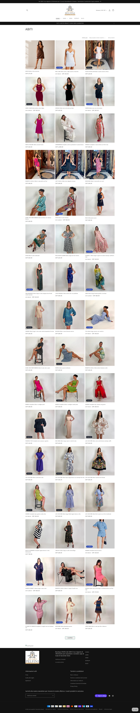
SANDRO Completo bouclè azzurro (93, 550)
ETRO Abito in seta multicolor (32, 255)
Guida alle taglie (29, 678)
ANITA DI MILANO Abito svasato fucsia (34, 144)
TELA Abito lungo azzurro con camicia (94, 331)
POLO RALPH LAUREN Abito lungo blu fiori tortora (67, 255)
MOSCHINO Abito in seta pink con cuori (94, 181)
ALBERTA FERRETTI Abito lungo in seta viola (35, 588)
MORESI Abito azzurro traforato (62, 368)
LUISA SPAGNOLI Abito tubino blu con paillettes (66, 293)
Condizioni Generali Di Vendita (78, 683)
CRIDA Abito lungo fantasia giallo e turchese (95, 293)
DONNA (87, 652)
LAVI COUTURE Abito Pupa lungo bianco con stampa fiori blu (70, 477)
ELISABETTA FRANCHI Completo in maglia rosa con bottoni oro (39, 627)
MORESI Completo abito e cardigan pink (35, 404)
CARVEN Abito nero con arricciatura (93, 108)
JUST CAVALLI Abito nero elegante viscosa (65, 181)
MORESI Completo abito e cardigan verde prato (66, 404)
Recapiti (101, 709)
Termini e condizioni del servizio (78, 678)
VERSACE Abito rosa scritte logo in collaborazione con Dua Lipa (99, 589)
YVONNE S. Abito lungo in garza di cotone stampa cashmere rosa (99, 256)
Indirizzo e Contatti (60, 659)
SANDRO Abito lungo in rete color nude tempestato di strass (39, 331)
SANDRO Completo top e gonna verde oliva (35, 514)
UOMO (86, 655)
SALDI (86, 663)
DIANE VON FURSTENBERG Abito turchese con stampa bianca (38, 218)
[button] (27, 10)
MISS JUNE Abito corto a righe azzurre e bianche (66, 71)
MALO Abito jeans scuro (90, 218)
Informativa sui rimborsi (76, 680)
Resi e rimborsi (74, 675)
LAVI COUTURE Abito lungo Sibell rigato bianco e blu (68, 514)
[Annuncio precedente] (26, 23)
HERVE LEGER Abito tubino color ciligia (34, 108)
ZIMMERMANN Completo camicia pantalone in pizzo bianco (69, 144)
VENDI (86, 657)
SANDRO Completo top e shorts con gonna (95, 404)
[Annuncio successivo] (114, 23)
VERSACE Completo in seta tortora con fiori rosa (96, 144)
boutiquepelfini (32, 709)
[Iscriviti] (53, 696)
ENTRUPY (87, 660)
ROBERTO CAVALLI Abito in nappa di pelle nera (66, 588)
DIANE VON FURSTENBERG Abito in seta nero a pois (37, 368)
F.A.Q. (26, 675)
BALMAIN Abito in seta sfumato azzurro (64, 331)
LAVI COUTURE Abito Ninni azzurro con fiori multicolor (98, 514)
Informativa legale (108, 709)
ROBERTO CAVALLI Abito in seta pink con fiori (36, 181)
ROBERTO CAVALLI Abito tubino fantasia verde (96, 368)
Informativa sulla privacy (63, 709)
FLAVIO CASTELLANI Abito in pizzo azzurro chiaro (97, 71)
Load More (70, 637)
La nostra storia (59, 662)
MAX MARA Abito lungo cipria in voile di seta (65, 441)
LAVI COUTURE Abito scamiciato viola (34, 477)
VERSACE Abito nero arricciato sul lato (64, 108)
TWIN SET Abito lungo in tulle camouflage (65, 550)
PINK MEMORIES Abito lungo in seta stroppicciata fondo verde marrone (38, 294)
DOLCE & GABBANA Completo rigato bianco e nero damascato (37, 551)
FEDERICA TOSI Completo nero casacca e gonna (36, 441)
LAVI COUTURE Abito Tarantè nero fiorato (95, 477)
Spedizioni (28, 680)
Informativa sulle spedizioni (91, 709)
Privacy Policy (73, 686)
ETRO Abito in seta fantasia (61, 217)
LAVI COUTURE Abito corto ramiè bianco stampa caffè (98, 441)
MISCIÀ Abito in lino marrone (32, 71)
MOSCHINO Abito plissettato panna (63, 626)
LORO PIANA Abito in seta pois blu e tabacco (96, 626)
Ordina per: (85, 37)
